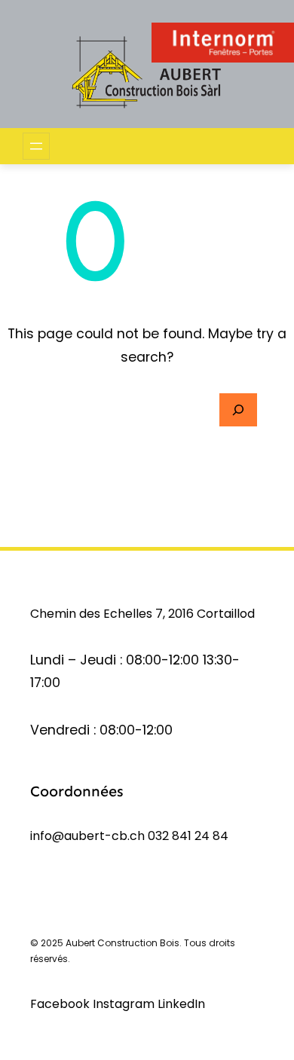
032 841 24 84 (188, 836)
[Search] (238, 409)
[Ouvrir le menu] (36, 146)
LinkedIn (181, 1004)
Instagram (125, 1004)
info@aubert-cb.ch (87, 836)
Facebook (61, 1004)
